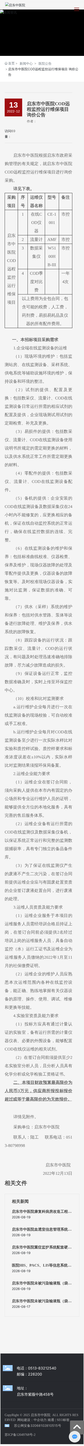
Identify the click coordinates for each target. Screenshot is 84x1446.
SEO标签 (63, 1420)
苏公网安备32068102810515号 (37, 1425)
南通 (51, 1420)
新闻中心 (26, 63)
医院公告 (45, 63)
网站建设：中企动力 (32, 1420)
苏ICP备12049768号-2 (20, 1434)
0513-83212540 (42, 1368)
